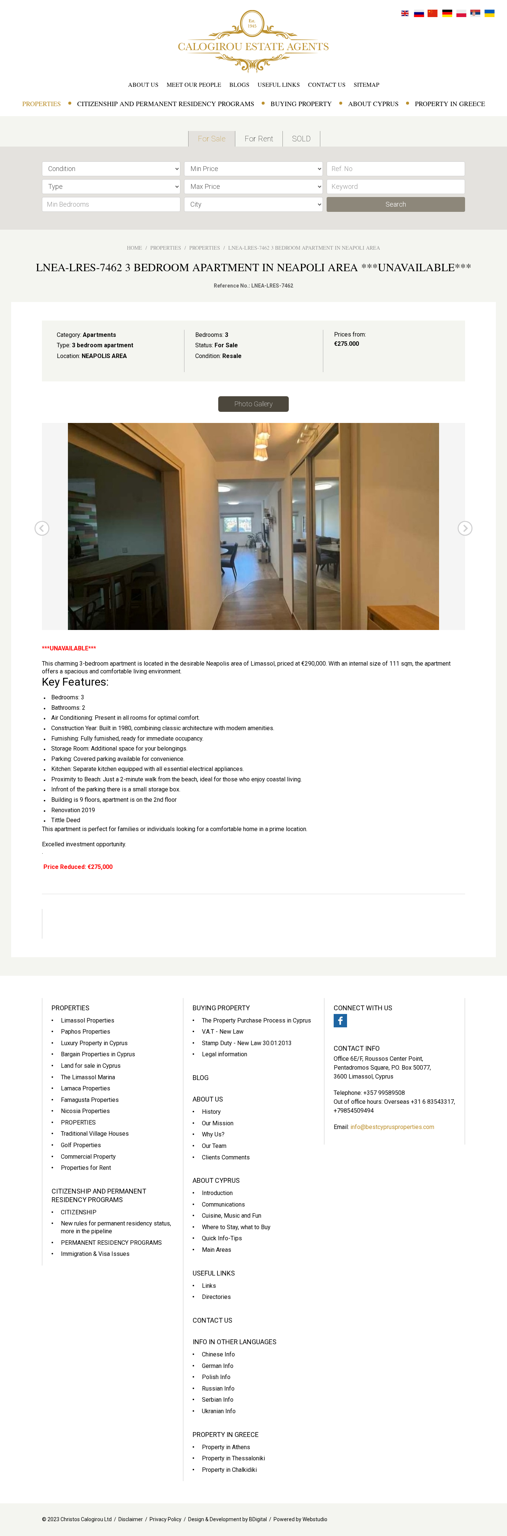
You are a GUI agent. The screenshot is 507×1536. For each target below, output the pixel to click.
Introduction (217, 1193)
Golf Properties (81, 1145)
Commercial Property (88, 1156)
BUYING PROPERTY (301, 103)
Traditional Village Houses (95, 1133)
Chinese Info (218, 1354)
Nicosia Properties (85, 1111)
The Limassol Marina (88, 1077)
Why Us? (213, 1134)
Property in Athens (226, 1447)
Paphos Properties (85, 1031)
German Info (217, 1365)
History (211, 1111)
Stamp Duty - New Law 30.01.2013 (247, 1043)
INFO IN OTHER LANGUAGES (235, 1342)
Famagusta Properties (90, 1099)
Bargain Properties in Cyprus (98, 1054)
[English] (404, 12)
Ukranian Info (219, 1411)
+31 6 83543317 (432, 1101)
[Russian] (419, 12)
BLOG (201, 1078)
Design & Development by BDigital (227, 1519)
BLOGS (239, 84)
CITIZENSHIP (79, 1212)
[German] (447, 12)
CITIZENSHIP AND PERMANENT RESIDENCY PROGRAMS (165, 103)
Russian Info (218, 1388)
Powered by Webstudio (300, 1519)
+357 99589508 (384, 1092)
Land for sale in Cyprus (91, 1065)
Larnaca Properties (85, 1088)
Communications (223, 1204)
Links (209, 1285)
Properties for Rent (86, 1167)
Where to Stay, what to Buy (236, 1227)
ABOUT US (143, 84)
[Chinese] (433, 12)
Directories (216, 1296)
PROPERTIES (41, 103)
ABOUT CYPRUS (373, 103)
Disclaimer (130, 1519)
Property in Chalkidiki (229, 1469)
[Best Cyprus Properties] (253, 41)
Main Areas (216, 1249)
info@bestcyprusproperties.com (392, 1126)
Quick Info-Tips (222, 1238)
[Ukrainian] (489, 12)
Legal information (224, 1054)
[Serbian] (475, 12)
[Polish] (461, 12)
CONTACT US (327, 84)
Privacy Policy (165, 1519)
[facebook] (340, 1020)
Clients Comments (226, 1157)
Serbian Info (217, 1399)
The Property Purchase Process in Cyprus (256, 1020)
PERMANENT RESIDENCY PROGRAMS (111, 1242)
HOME (134, 247)
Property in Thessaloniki (233, 1458)
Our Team (214, 1145)
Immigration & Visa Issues (95, 1253)
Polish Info (216, 1377)
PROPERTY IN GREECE (450, 103)
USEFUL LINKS (279, 84)
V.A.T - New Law (222, 1031)
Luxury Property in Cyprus (94, 1043)
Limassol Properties (87, 1020)
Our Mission (217, 1123)
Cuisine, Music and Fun (231, 1215)
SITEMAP (366, 84)
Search (396, 204)
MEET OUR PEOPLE (194, 84)
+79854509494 (354, 1110)
